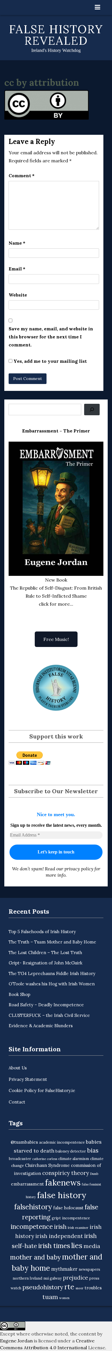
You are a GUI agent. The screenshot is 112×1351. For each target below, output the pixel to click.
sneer (80, 1288)
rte (69, 1286)
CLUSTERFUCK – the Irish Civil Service (49, 1015)
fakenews (63, 1183)
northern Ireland (27, 1278)
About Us (18, 1068)
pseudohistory (42, 1287)
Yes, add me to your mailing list (49, 361)
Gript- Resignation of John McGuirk (45, 963)
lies (76, 1245)
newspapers (89, 1269)
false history (61, 1195)
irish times (54, 1245)
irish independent (59, 1236)
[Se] (92, 409)
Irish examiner (78, 1228)
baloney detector (70, 1151)
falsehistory (33, 1206)
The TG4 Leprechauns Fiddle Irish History (52, 973)
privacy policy (78, 869)
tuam (50, 1297)
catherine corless (44, 1159)
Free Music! (56, 639)
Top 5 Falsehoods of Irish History (42, 931)
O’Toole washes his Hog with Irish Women (52, 984)
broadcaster (20, 1158)
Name (17, 243)
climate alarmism (73, 1158)
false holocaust (68, 1207)
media (92, 1246)
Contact (17, 1102)
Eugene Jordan (16, 1341)
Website (18, 295)
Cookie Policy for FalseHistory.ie (42, 1090)
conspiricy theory (65, 1172)
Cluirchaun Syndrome (47, 1165)
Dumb (94, 1174)
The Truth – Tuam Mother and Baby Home (52, 942)
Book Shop (19, 994)
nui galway (52, 1278)
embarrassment (27, 1184)
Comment (21, 175)
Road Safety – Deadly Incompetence (46, 1004)
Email (17, 269)
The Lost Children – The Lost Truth (45, 952)
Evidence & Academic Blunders (41, 1025)
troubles (93, 1287)
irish (60, 1227)
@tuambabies (24, 1142)
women (64, 1298)
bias (93, 1150)
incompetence (32, 1226)
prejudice (75, 1277)
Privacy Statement (28, 1079)
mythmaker (64, 1269)
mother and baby (35, 1257)
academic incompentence (62, 1142)
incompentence (76, 1218)
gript (56, 1218)
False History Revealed (56, 35)
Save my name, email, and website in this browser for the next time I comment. (51, 337)
